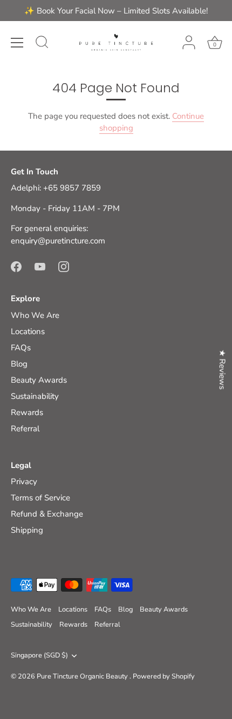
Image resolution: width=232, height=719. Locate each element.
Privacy (24, 481)
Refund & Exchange (47, 513)
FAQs (21, 347)
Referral (25, 428)
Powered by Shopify (164, 676)
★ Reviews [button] (222, 370)
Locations (28, 331)
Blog (19, 363)
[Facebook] (16, 265)
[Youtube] (40, 265)
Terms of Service (40, 497)
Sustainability (35, 396)
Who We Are (35, 315)
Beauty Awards (39, 380)
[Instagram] (63, 265)
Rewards (27, 412)
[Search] (42, 44)
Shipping (27, 530)
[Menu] (17, 43)
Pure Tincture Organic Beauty (83, 676)
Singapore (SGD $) (39, 656)
